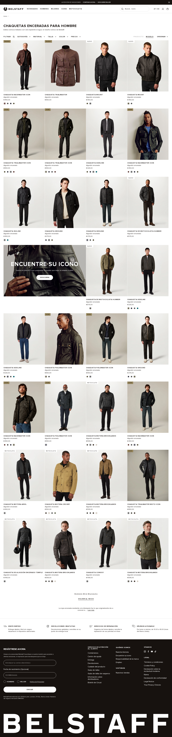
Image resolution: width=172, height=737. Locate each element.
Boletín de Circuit (95, 682)
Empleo (119, 662)
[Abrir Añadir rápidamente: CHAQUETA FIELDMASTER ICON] (46, 376)
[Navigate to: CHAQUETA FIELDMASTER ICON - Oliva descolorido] (65, 339)
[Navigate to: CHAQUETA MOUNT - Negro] (106, 66)
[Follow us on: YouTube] (152, 651)
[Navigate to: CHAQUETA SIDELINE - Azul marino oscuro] (24, 339)
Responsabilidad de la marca (127, 659)
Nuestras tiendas (123, 673)
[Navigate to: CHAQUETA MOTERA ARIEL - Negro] (24, 475)
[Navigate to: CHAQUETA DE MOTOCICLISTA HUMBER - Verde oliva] (106, 270)
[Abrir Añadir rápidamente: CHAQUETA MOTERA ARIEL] (5, 513)
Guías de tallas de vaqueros (99, 673)
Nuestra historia (122, 652)
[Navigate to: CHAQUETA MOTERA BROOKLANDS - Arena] (106, 475)
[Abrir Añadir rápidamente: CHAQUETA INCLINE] (5, 240)
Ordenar (161, 37)
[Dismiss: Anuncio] (169, 2)
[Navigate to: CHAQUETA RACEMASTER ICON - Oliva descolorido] (24, 407)
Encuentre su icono (123, 655)
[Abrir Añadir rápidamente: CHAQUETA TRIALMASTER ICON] (5, 172)
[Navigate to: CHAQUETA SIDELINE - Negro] (106, 134)
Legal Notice (149, 681)
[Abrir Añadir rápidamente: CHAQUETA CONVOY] (87, 581)
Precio (74, 37)
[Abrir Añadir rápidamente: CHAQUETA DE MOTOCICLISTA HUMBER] (87, 308)
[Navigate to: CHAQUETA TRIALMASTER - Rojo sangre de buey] (65, 66)
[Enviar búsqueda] (122, 9)
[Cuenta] (163, 9)
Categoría (22, 37)
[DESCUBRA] (45, 270)
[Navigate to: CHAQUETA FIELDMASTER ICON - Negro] (106, 339)
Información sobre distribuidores (95, 678)
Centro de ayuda (94, 656)
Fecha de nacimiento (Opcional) (16, 669)
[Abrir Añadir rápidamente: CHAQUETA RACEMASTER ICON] (5, 103)
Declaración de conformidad (155, 678)
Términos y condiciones (153, 662)
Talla (50, 37)
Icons (64, 9)
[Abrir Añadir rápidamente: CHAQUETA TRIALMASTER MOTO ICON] (128, 513)
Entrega (91, 660)
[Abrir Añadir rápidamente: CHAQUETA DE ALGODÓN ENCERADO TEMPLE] (5, 581)
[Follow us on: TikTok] (155, 651)
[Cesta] (167, 9)
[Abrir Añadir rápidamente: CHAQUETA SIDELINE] (87, 172)
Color (62, 37)
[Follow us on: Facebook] (148, 651)
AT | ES (156, 9)
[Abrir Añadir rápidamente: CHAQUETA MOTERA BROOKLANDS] (87, 445)
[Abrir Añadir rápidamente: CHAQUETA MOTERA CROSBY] (46, 513)
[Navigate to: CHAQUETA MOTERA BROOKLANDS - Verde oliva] (147, 543)
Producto (139, 37)
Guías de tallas (93, 670)
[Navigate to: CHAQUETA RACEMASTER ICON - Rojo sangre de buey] (24, 66)
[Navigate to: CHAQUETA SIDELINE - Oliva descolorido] (147, 270)
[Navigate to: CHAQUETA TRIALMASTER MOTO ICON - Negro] (147, 475)
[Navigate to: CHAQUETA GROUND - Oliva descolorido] (147, 339)
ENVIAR (30, 690)
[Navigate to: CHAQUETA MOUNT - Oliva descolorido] (147, 66)
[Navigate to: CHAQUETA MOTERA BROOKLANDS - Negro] (106, 407)
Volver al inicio (86, 599)
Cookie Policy (149, 665)
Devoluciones (93, 663)
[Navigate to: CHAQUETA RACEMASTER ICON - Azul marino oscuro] (147, 407)
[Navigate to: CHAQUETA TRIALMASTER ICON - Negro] (24, 134)
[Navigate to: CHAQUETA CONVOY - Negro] (106, 543)
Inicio (5, 16)
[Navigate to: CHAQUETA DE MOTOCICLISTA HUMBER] (147, 202)
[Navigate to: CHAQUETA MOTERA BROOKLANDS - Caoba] (65, 543)
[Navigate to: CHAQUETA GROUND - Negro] (65, 202)
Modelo (149, 37)
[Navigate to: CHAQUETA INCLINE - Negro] (24, 202)
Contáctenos (93, 653)
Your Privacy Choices (152, 685)
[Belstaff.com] (13, 9)
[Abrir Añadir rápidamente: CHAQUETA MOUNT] (87, 103)
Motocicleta (75, 9)
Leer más (91, 610)
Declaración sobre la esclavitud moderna (152, 670)
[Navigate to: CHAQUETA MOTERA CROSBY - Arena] (65, 475)
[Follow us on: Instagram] (145, 651)
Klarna (146, 674)
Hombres (44, 9)
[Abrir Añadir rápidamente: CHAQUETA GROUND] (46, 240)
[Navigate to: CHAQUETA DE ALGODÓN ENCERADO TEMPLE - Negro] (24, 543)
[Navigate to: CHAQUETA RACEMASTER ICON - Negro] (147, 134)
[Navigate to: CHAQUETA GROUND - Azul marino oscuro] (106, 202)
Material (37, 37)
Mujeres (55, 9)
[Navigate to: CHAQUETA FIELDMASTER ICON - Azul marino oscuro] (65, 407)
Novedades (32, 9)
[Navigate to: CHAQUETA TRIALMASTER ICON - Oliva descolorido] (65, 134)
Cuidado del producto (96, 667)
